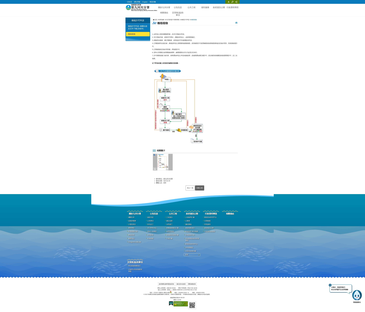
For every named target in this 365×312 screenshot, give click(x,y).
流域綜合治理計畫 (172, 235)
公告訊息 (178, 7)
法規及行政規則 (209, 231)
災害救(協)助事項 (177, 14)
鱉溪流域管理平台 (191, 244)
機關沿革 (131, 217)
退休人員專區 (152, 231)
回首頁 (129, 2)
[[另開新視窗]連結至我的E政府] (171, 303)
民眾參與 (207, 224)
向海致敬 (150, 238)
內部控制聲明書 (190, 251)
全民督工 (169, 224)
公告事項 (150, 221)
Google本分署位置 (134, 242)
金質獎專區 (170, 231)
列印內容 (236, 23)
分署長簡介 (132, 224)
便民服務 (205, 7)
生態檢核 (207, 221)
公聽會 (187, 221)
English (145, 2)
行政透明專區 (233, 7)
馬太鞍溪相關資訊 (134, 266)
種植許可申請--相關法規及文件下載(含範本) (137, 27)
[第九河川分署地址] (170, 292)
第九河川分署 (141, 7)
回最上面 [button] (200, 188)
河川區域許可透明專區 (173, 19)
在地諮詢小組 (190, 235)
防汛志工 (150, 224)
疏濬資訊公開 (209, 228)
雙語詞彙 (153, 2)
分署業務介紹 (133, 231)
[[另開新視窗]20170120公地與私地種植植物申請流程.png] (163, 162)
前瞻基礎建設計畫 (172, 228)
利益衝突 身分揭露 (191, 231)
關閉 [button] (229, 2)
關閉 (330, 285)
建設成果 (169, 221)
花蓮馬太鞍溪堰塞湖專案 (135, 270)
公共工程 (192, 7)
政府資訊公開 (219, 7)
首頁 (155, 19)
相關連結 (164, 13)
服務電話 (131, 238)
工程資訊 (169, 217)
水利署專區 (189, 247)
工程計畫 (169, 238)
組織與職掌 (132, 221)
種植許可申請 (185, 19)
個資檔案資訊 (190, 228)
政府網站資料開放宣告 (166, 284)
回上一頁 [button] (190, 188)
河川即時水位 (152, 228)
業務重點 (131, 228)
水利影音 (150, 235)
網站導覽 (137, 2)
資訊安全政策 (181, 284)
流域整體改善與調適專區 (192, 239)
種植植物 (131, 34)
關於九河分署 (164, 7)
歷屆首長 (131, 235)
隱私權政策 (192, 284)
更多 (186, 254)
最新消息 (150, 217)
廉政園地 (188, 224)
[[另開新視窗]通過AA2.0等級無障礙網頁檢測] (181, 303)
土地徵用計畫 (190, 217)
